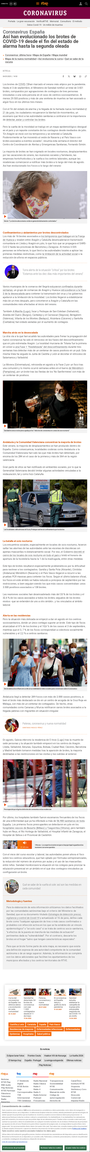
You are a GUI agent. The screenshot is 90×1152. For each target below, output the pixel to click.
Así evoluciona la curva (50, 58)
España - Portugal (33, 1060)
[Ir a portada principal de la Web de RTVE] (8, 1074)
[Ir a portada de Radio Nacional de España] (40, 1074)
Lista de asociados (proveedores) (14, 1142)
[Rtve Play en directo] (11, 3)
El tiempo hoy (15, 1060)
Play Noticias (45, 1065)
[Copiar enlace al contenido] (86, 76)
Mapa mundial (59, 55)
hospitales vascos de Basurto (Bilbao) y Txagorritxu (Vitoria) (36, 828)
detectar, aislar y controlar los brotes (25, 119)
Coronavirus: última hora (18, 55)
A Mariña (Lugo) (22, 311)
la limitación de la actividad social (60, 254)
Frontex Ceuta (34, 1055)
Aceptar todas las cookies (75, 1148)
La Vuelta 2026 (76, 1055)
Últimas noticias (74, 1060)
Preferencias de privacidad (13, 1148)
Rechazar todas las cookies (51, 1148)
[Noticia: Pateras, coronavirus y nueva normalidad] (45, 999)
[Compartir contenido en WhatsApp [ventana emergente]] (80, 76)
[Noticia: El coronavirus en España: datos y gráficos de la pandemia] (60, 1000)
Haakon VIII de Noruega (55, 1055)
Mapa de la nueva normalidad (20, 58)
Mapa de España (42, 55)
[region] (45, 1127)
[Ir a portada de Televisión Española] (24, 1074)
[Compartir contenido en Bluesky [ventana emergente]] (74, 76)
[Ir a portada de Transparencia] (69, 1074)
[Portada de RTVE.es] (44, 4)
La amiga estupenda (53, 1060)
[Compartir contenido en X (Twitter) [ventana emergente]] (69, 76)
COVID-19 (24, 84)
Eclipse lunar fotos (15, 1055)
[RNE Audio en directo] (15, 3)
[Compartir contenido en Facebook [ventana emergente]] (63, 76)
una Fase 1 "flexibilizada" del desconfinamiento (41, 346)
